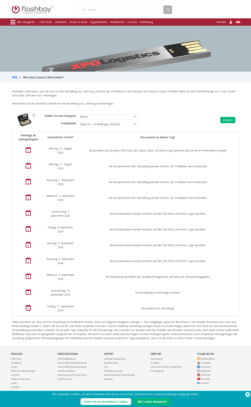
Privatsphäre (157, 370)
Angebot (228, 120)
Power (14, 366)
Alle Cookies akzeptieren (152, 401)
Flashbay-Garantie (113, 370)
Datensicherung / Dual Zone (72, 375)
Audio (14, 383)
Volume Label (65, 379)
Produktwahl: (68, 123)
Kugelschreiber (98, 22)
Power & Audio (78, 22)
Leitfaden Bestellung (114, 358)
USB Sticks (46, 22)
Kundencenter (111, 362)
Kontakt (221, 22)
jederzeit (184, 394)
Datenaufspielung (67, 358)
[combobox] (121, 10)
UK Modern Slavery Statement (166, 366)
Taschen (132, 22)
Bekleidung (146, 22)
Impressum (156, 358)
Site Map (108, 379)
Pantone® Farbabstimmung (72, 362)
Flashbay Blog (207, 358)
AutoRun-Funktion (67, 370)
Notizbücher (117, 22)
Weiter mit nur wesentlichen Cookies (106, 401)
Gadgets (15, 387)
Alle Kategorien (26, 22)
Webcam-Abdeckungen (23, 370)
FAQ (14, 77)
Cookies (155, 362)
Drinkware (61, 22)
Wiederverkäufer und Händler (119, 375)
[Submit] (83, 10)
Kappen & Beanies (20, 379)
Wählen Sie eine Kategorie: (60, 115)
